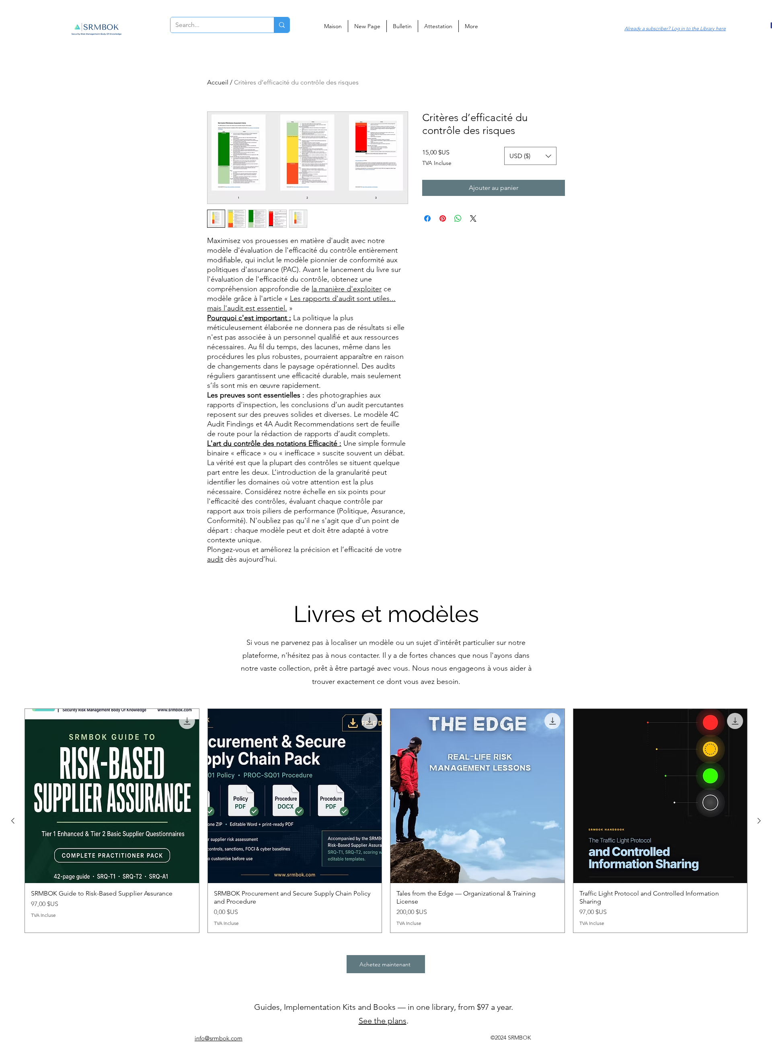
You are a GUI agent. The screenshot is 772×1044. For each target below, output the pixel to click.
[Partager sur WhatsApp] (458, 218)
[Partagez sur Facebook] (427, 218)
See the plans (383, 1020)
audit (215, 559)
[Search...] (282, 25)
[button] (530, 156)
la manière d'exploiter (347, 288)
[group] (386, 820)
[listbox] (530, 156)
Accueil (217, 82)
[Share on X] (473, 218)
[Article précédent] (13, 821)
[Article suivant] (759, 821)
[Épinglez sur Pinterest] (443, 218)
